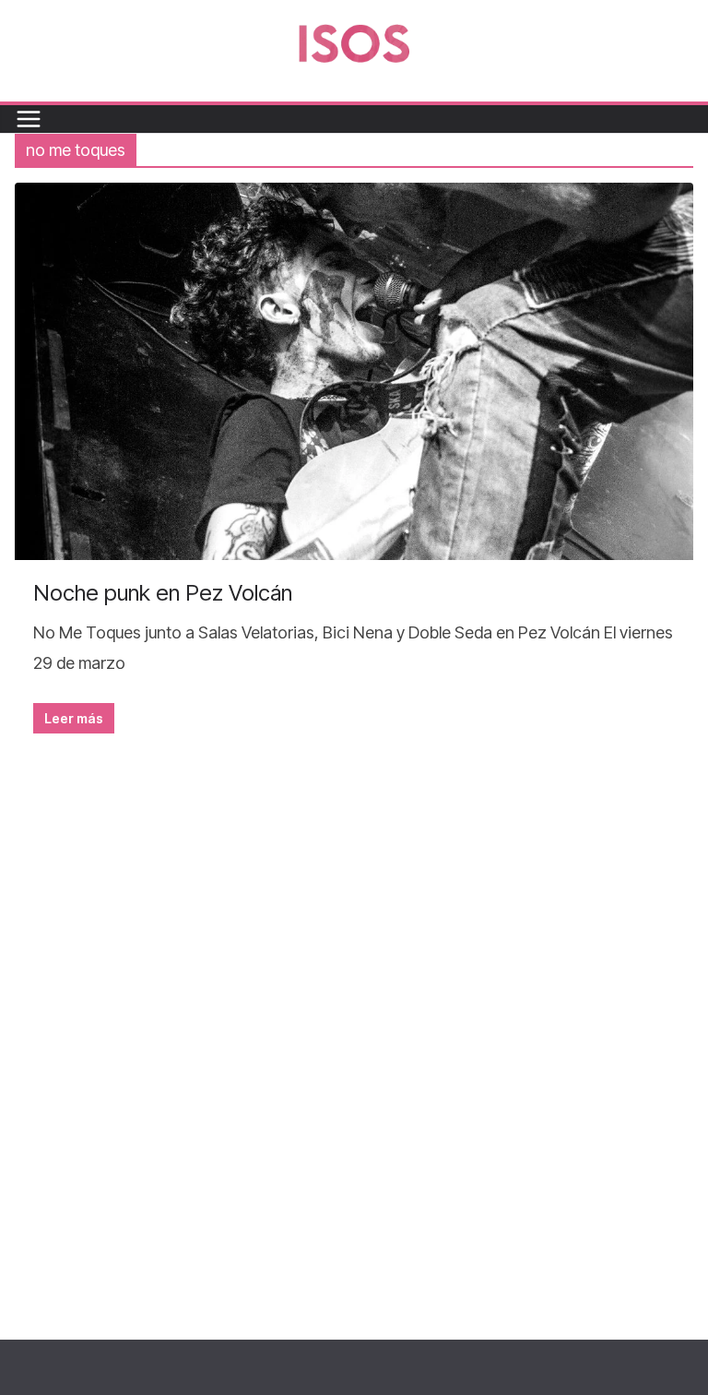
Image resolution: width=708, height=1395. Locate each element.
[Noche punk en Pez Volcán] (354, 371)
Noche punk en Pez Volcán (162, 592)
